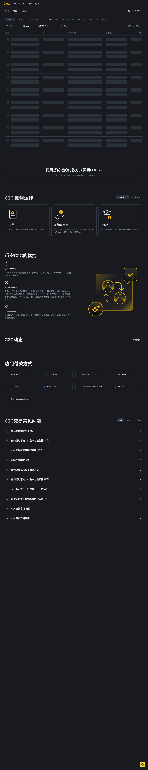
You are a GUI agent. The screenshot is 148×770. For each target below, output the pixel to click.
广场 (28, 4)
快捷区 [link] (7, 11)
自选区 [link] (15, 11)
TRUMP (103, 20)
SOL (67, 20)
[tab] (7, 11)
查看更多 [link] (137, 339)
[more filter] (65, 26)
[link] (21, 374)
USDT (31, 20)
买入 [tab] (10, 20)
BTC (37, 20)
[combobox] (28, 26)
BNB (56, 20)
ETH (62, 20)
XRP (78, 20)
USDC (43, 20)
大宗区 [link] (24, 11)
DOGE (84, 20)
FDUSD (50, 20)
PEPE (90, 20)
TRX (72, 20)
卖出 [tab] (20, 20)
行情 (14, 4)
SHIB (96, 20)
